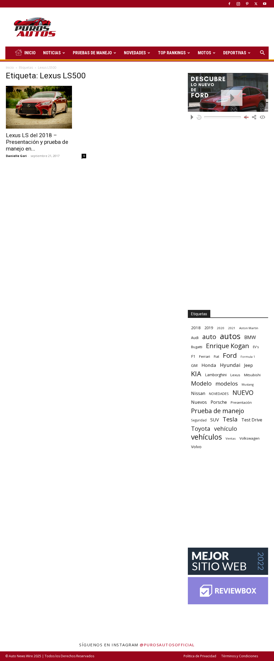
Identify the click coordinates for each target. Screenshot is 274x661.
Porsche (219, 402)
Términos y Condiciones (239, 656)
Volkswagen (249, 438)
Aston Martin (248, 328)
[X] (256, 3)
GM (194, 365)
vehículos (206, 437)
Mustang (248, 384)
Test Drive (251, 420)
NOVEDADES (135, 52)
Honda (208, 365)
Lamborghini (216, 374)
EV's (256, 347)
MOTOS (204, 52)
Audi (195, 337)
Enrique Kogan (227, 346)
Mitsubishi (252, 374)
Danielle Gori (16, 156)
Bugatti (196, 346)
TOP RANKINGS (172, 52)
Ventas (231, 438)
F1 (193, 356)
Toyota (200, 428)
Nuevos (199, 402)
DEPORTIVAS (234, 52)
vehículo (225, 428)
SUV (214, 419)
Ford (230, 355)
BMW (250, 337)
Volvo (196, 446)
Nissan (198, 393)
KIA (196, 373)
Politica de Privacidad (200, 656)
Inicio (10, 67)
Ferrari (204, 356)
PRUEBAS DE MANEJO (92, 52)
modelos (226, 383)
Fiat (216, 356)
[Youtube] (265, 3)
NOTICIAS (52, 52)
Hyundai (230, 365)
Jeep (248, 365)
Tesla (230, 419)
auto (209, 336)
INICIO (30, 52)
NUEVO (243, 392)
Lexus (235, 374)
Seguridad (199, 420)
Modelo (201, 383)
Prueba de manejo (217, 411)
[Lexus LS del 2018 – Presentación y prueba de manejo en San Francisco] (46, 107)
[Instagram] (238, 3)
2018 (196, 327)
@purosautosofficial (167, 644)
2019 (208, 327)
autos (230, 336)
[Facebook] (229, 3)
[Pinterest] (247, 3)
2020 (220, 328)
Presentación (241, 402)
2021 (231, 328)
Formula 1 (248, 357)
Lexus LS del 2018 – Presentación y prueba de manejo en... (37, 142)
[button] (262, 53)
